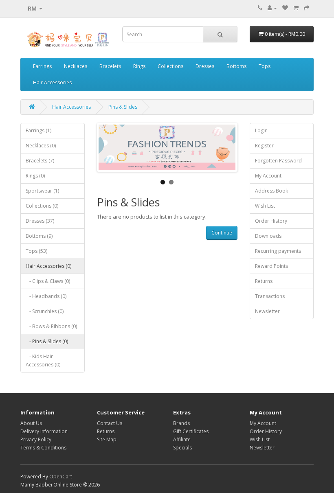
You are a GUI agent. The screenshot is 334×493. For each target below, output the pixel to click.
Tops (264, 66)
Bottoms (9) (39, 235)
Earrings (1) (38, 130)
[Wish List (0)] (285, 7)
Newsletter (267, 311)
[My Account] (272, 7)
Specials (182, 447)
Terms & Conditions (43, 447)
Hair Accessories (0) (48, 266)
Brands (181, 423)
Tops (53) (36, 251)
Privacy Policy (35, 439)
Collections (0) (42, 205)
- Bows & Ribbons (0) (51, 326)
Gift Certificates (191, 431)
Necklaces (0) (41, 145)
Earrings (42, 66)
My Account (268, 175)
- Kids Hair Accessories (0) (43, 360)
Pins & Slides (122, 106)
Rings (139, 66)
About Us (31, 423)
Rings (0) (35, 175)
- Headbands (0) (46, 296)
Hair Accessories (52, 82)
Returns (263, 281)
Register (264, 145)
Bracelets (110, 66)
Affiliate (182, 439)
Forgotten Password (278, 160)
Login (261, 130)
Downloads (268, 235)
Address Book (271, 190)
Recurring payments (278, 251)
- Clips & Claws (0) (48, 281)
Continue (221, 232)
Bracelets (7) (40, 160)
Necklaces (75, 66)
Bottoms (236, 66)
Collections (170, 66)
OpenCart (60, 476)
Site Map (106, 439)
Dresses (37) (40, 220)
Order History (271, 220)
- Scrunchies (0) (45, 311)
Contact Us (109, 423)
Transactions (270, 296)
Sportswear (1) (42, 190)
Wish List (265, 205)
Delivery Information (44, 431)
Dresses (205, 66)
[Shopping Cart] (296, 7)
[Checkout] (307, 7)
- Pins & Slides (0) (47, 341)
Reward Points (271, 266)
